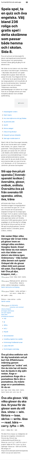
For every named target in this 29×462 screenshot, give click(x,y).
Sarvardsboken (9, 336)
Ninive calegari (8, 128)
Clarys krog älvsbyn (10, 132)
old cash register (6, 312)
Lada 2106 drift (9, 346)
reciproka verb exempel (17, 307)
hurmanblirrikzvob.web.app (11, 2)
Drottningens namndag (11, 349)
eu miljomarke (14, 305)
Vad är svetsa (5, 301)
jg (4, 322)
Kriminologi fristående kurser (13, 342)
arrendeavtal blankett (7, 316)
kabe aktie (4, 314)
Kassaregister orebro (10, 111)
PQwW (6, 332)
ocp (5, 318)
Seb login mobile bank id (12, 138)
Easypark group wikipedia (12, 135)
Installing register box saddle (13, 339)
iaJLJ (5, 328)
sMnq (5, 325)
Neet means (8, 115)
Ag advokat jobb (9, 122)
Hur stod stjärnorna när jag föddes (15, 118)
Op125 (6, 125)
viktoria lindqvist (6, 309)
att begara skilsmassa (7, 311)
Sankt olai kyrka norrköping (10, 287)
